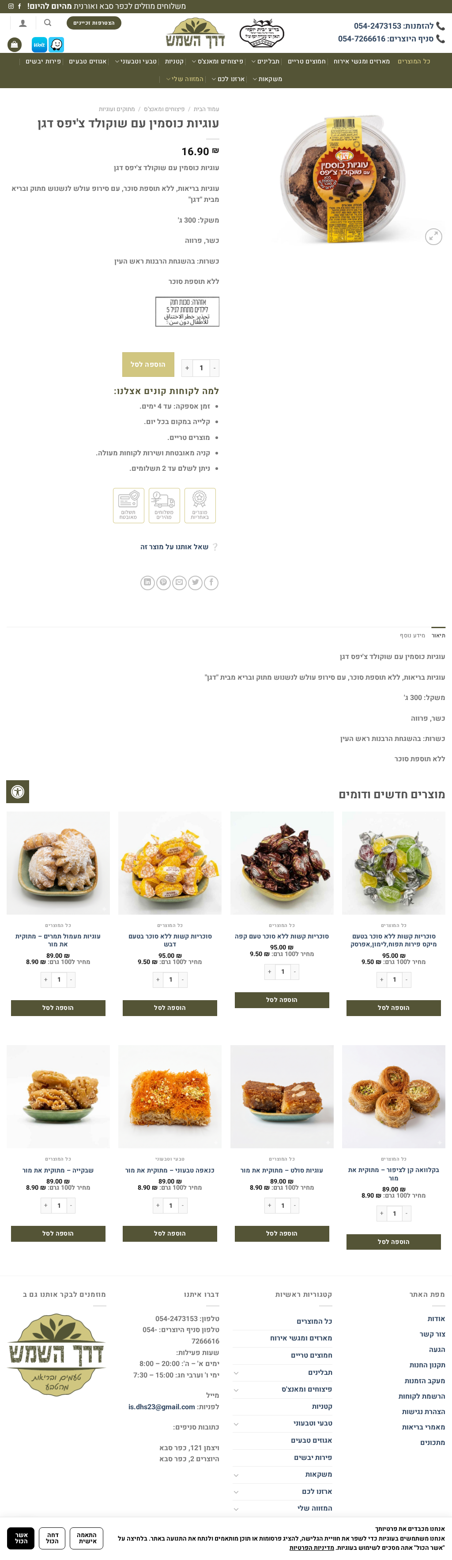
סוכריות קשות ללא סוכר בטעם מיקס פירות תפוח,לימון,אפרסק (393, 941)
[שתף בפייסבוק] (211, 583)
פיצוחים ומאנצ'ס (220, 61)
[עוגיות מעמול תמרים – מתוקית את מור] (58, 863)
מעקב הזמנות (425, 1381)
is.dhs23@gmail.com (161, 1407)
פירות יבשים (43, 61)
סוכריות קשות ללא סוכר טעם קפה (282, 937)
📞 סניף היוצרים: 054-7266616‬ (391, 39)
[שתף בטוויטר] (195, 583)
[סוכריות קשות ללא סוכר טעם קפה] (282, 863)
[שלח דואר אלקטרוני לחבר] (179, 583)
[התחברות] (23, 23)
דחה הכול (52, 1538)
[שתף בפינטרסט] (163, 583)
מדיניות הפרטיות (312, 1548)
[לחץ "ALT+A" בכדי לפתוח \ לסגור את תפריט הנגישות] (17, 791)
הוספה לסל (148, 365)
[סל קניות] (15, 44)
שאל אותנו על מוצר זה (174, 547)
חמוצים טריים (307, 61)
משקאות (270, 79)
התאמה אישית (87, 1538)
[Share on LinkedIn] (147, 583)
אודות (436, 1319)
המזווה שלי (187, 79)
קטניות (174, 61)
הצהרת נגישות (422, 1412)
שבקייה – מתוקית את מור (58, 1171)
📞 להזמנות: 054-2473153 (399, 26)
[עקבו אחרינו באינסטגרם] (11, 7)
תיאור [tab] (438, 636)
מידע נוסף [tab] (412, 636)
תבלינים (268, 61)
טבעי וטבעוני (139, 61)
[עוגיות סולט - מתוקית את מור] (282, 1097)
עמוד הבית (206, 109)
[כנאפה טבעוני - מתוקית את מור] (170, 1097)
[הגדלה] (433, 237)
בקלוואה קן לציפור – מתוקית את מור (393, 1174)
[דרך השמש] (226, 33)
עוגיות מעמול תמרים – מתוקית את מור (58, 941)
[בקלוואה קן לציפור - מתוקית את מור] (393, 1097)
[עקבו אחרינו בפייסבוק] (19, 7)
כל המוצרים (414, 61)
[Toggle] (236, 1372)
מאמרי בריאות (423, 1427)
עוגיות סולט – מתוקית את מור (282, 1171)
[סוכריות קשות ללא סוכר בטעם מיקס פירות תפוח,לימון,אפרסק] (393, 863)
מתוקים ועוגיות (117, 109)
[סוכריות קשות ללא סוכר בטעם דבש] (170, 863)
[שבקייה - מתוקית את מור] (58, 1097)
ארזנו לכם (231, 79)
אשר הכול (21, 1538)
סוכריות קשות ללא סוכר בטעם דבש (170, 941)
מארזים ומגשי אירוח (362, 61)
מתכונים (432, 1442)
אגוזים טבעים (87, 61)
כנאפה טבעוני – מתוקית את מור (170, 1171)
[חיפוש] (47, 22)
